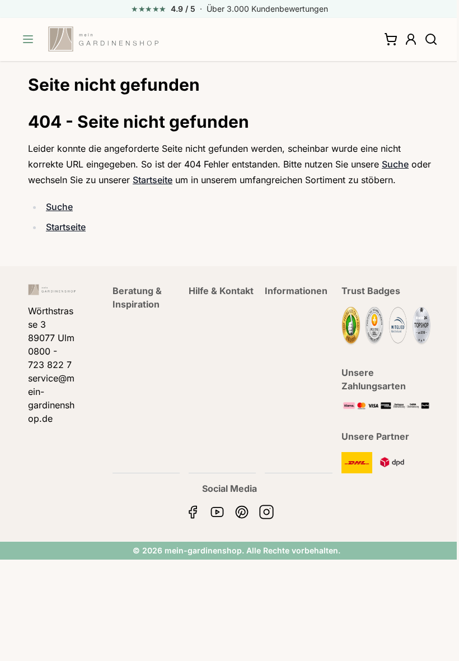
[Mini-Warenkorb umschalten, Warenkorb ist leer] (391, 39)
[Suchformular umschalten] (431, 39)
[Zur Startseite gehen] (103, 39)
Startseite (152, 179)
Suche (395, 164)
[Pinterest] (242, 512)
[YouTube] (217, 512)
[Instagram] (266, 512)
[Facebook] (192, 512)
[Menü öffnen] (28, 39)
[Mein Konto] (411, 39)
